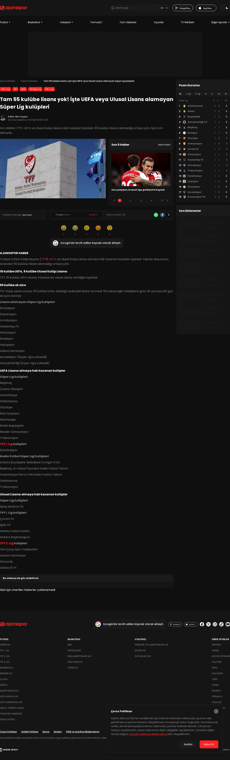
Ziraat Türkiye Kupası (12, 707)
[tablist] (203, 93)
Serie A (4, 684)
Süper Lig (5, 644)
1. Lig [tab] (188, 93)
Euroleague (74, 650)
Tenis (215, 679)
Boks (215, 667)
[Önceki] (114, 200)
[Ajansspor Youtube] (228, 624)
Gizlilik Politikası (29, 731)
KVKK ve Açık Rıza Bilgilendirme (82, 731)
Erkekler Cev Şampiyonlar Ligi (151, 644)
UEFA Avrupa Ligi (9, 696)
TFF (15, 89)
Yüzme (215, 684)
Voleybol (65, 22)
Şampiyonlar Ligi (9, 690)
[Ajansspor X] (208, 624)
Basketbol (34, 22)
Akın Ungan (21, 116)
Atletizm (216, 661)
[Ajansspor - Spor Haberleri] (13, 8)
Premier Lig (6, 673)
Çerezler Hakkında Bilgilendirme (148, 734)
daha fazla (164, 144)
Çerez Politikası (8, 731)
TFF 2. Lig (49, 89)
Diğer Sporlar (219, 22)
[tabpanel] (203, 149)
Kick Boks (217, 673)
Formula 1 (96, 22)
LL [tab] (212, 93)
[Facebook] (162, 215)
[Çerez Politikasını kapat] (216, 711)
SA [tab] (219, 93)
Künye (46, 731)
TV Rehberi (187, 22)
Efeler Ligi (140, 650)
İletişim (58, 731)
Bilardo (216, 690)
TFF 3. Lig (5, 661)
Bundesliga (6, 667)
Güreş (215, 650)
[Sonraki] (167, 200)
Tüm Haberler (128, 22)
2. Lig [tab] (197, 93)
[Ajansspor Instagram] (215, 624)
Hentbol (216, 644)
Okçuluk (216, 702)
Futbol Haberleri (29, 81)
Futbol (4, 22)
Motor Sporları (221, 656)
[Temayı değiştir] (224, 8)
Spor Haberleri (7, 81)
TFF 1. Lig (5, 89)
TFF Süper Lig (35, 89)
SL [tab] (180, 93)
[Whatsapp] (156, 215)
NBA (70, 644)
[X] (169, 215)
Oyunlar (159, 22)
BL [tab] (226, 93)
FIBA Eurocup (75, 661)
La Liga (4, 679)
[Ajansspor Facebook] (202, 624)
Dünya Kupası (7, 719)
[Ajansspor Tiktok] (221, 624)
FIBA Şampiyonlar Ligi (79, 656)
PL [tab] (206, 93)
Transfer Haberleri (11, 713)
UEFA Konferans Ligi (11, 702)
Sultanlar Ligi (143, 656)
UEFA (23, 89)
